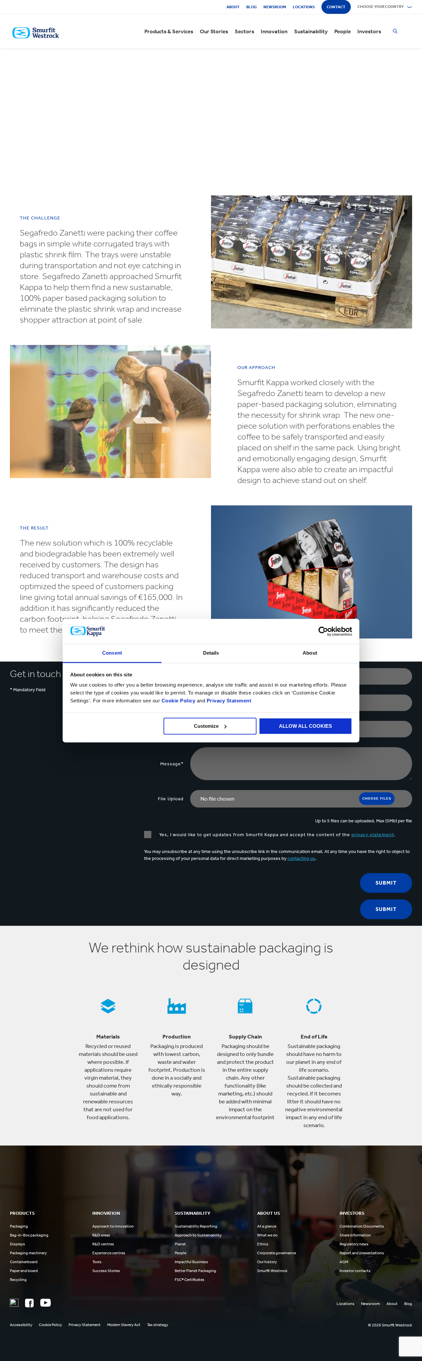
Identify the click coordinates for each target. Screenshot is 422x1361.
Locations (304, 7)
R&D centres (103, 1244)
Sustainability (311, 31)
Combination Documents (362, 1226)
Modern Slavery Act (123, 1324)
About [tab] (310, 653)
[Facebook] (29, 1303)
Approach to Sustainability (198, 1235)
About (233, 7)
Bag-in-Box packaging (29, 1235)
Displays (17, 1244)
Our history (267, 1262)
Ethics (262, 1244)
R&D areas (101, 1235)
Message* (172, 764)
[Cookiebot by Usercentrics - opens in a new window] (323, 631)
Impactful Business (191, 1262)
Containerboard (24, 1262)
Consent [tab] (112, 653)
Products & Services (168, 31)
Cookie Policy (179, 701)
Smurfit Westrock (272, 1270)
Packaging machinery (28, 1253)
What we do (267, 1235)
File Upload (171, 799)
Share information (355, 1235)
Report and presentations (362, 1253)
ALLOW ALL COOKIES (305, 726)
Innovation (274, 31)
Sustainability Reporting (196, 1226)
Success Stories (106, 1270)
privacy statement (372, 834)
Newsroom (274, 7)
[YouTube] (45, 1303)
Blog (251, 7)
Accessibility (21, 1324)
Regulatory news (354, 1244)
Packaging (19, 1226)
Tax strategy (157, 1324)
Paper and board (24, 1270)
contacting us (301, 858)
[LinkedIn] (14, 1303)
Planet (180, 1244)
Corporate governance (276, 1253)
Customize (206, 726)
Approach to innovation (113, 1226)
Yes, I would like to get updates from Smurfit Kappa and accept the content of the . (277, 834)
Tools (97, 1262)
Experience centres (108, 1253)
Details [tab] (211, 653)
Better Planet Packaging (195, 1270)
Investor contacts (355, 1270)
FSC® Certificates (189, 1279)
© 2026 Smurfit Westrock (390, 1325)
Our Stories (214, 31)
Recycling (18, 1279)
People (342, 31)
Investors (369, 31)
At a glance (266, 1226)
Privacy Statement (228, 701)
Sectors (244, 31)
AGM (344, 1262)
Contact (336, 7)
